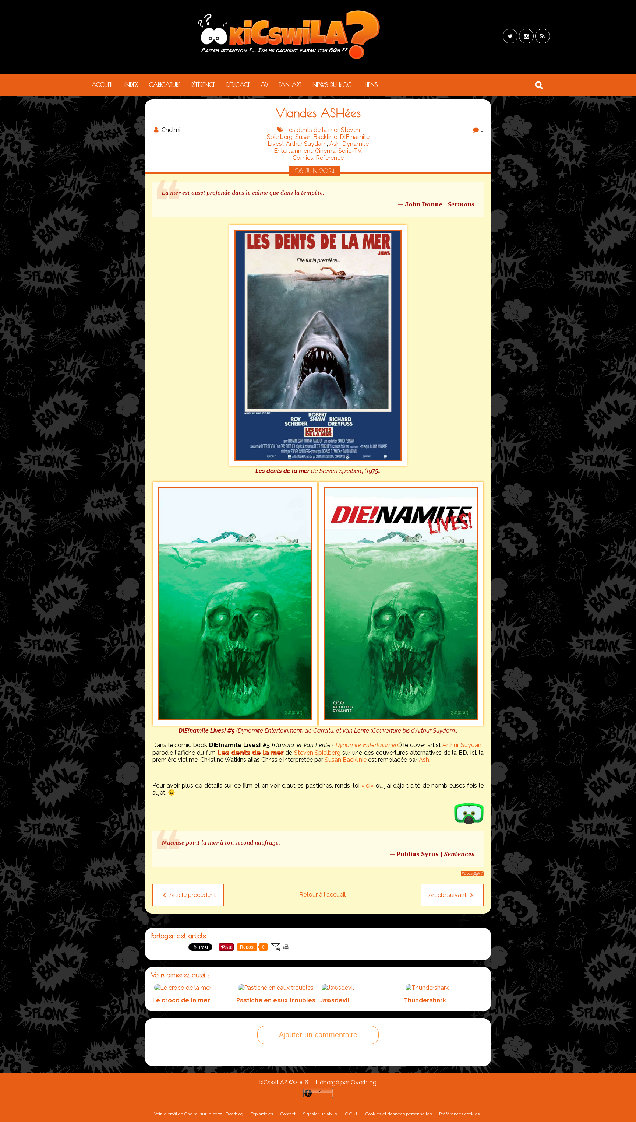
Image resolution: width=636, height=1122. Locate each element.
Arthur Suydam (306, 143)
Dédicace (238, 84)
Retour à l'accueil (322, 894)
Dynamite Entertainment (368, 744)
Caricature (164, 84)
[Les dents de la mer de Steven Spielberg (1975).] (318, 463)
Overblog (364, 1082)
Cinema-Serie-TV (338, 150)
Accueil (102, 84)
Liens (371, 84)
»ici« (367, 785)
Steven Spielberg (317, 752)
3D (264, 84)
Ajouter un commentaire (318, 1035)
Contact (288, 1113)
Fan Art (290, 84)
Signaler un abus (320, 1113)
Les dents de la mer (311, 129)
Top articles (262, 1113)
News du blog (331, 84)
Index (131, 84)
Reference (330, 157)
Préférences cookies (459, 1113)
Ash (334, 143)
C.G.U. (351, 1113)
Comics (303, 157)
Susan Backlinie (316, 136)
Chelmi (191, 1113)
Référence (203, 84)
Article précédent (192, 894)
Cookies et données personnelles (398, 1113)
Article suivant (448, 894)
